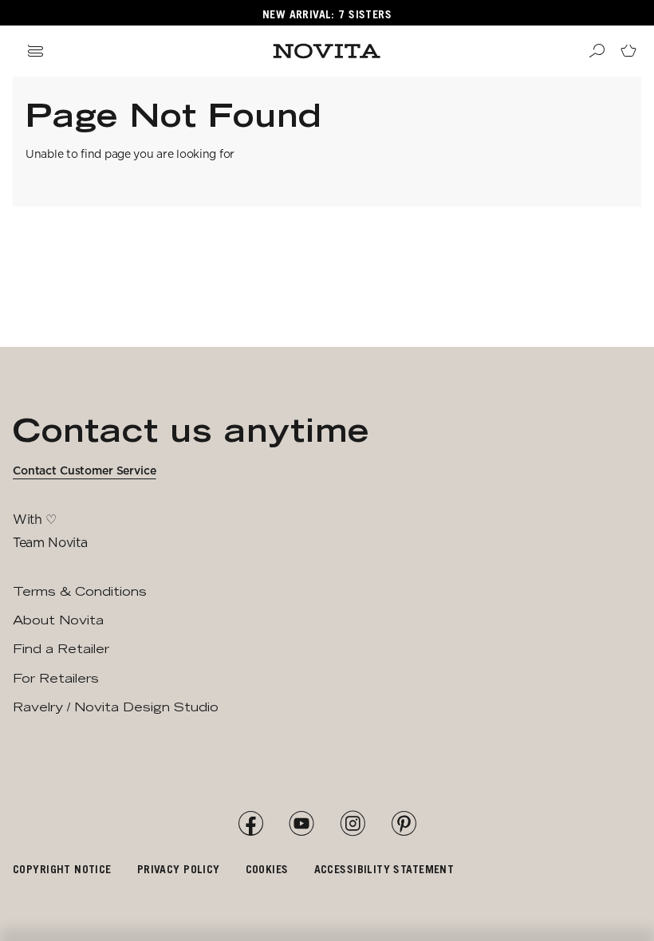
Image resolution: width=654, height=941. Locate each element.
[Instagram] (352, 824)
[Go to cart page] (628, 51)
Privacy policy (178, 869)
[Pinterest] (403, 824)
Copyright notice (62, 869)
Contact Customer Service (84, 470)
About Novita (58, 620)
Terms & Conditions (80, 591)
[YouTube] (301, 824)
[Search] (596, 51)
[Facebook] (250, 824)
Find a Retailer (61, 648)
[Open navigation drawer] (35, 51)
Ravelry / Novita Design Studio (116, 707)
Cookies (267, 869)
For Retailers (56, 678)
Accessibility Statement (384, 869)
